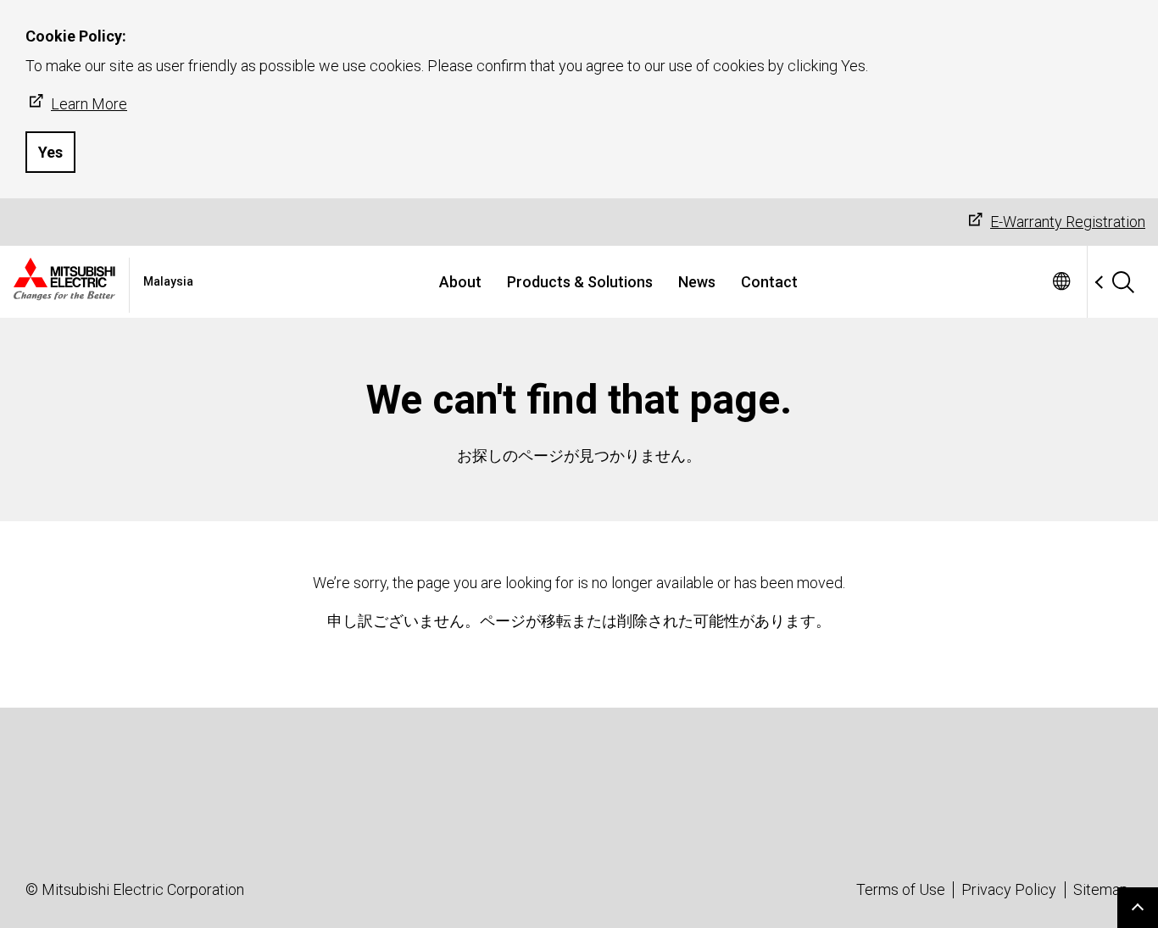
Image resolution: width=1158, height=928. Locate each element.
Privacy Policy (1008, 889)
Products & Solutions (580, 282)
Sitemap (1100, 889)
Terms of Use (900, 889)
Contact (769, 282)
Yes (50, 152)
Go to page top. (1137, 907)
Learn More (89, 104)
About (460, 282)
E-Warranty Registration (1067, 222)
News (696, 282)
